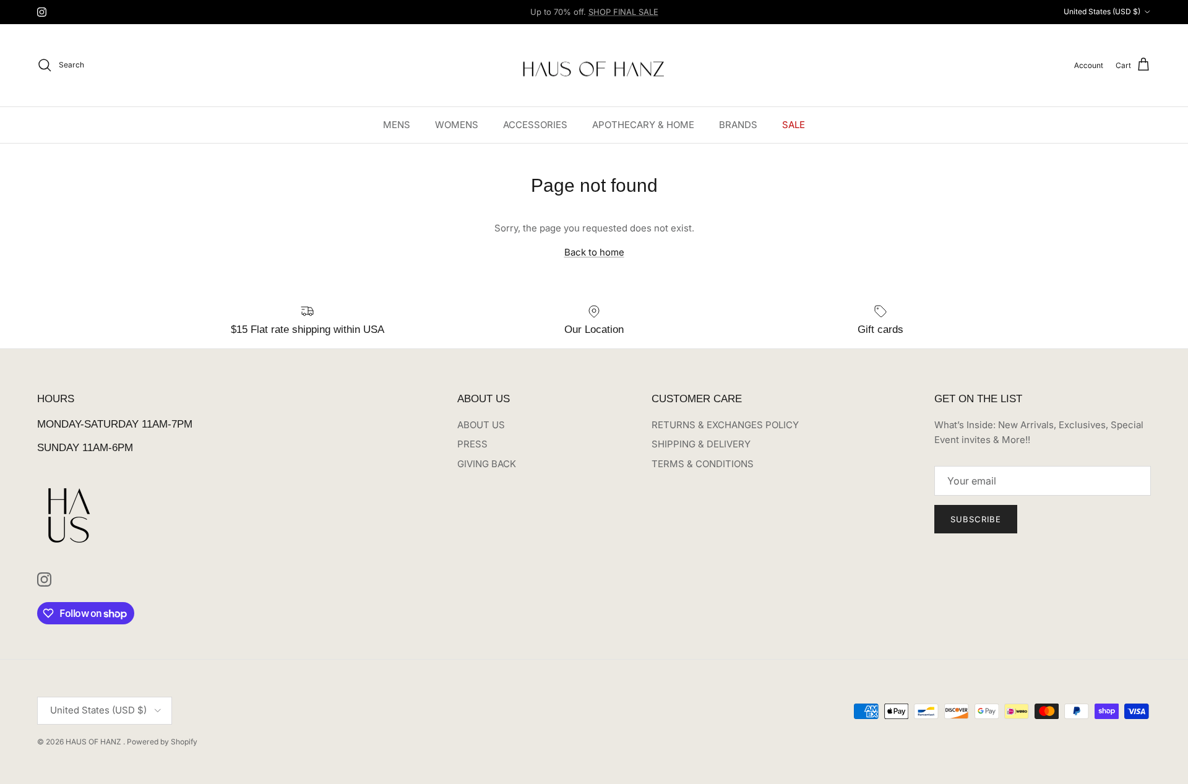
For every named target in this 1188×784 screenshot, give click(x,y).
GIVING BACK (486, 464)
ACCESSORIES (535, 124)
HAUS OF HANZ (94, 741)
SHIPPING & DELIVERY (701, 444)
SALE (793, 124)
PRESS (472, 444)
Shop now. (671, 17)
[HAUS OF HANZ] (594, 65)
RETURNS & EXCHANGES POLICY (725, 425)
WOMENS (456, 124)
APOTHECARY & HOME (643, 124)
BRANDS (738, 124)
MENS (396, 124)
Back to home (594, 252)
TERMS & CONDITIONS (703, 464)
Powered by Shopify (162, 741)
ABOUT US (481, 425)
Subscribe (975, 519)
